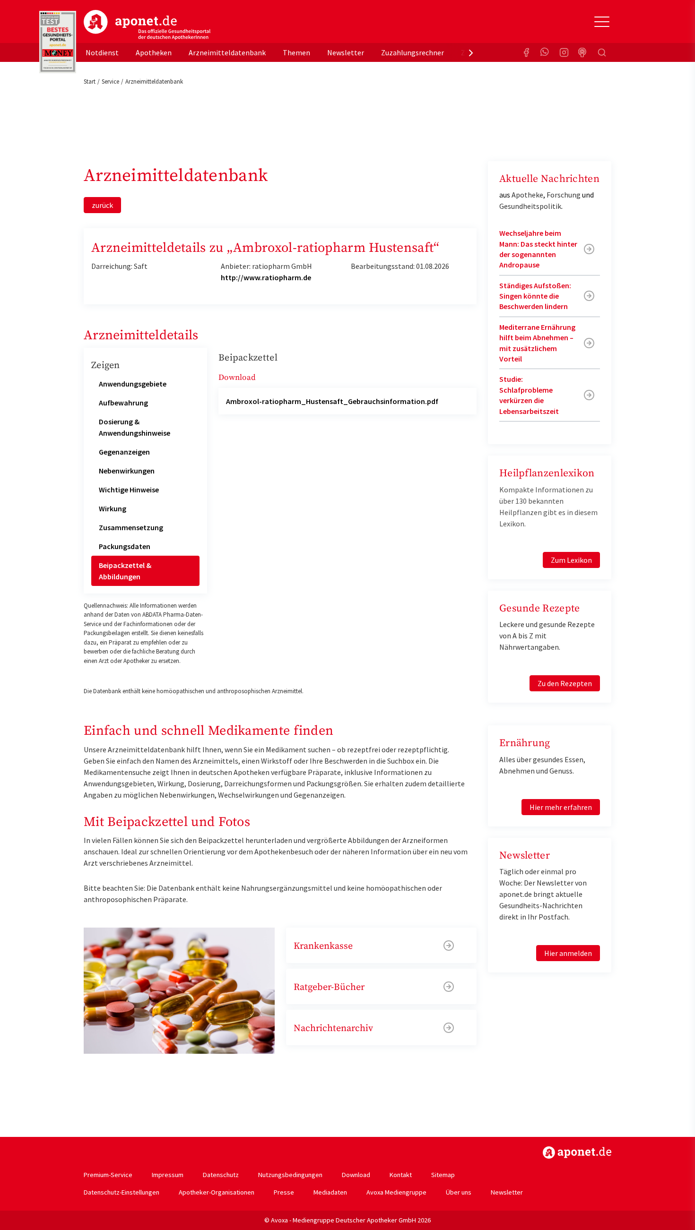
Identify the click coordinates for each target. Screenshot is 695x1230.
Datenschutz (221, 1174)
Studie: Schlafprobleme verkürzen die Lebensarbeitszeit (529, 394)
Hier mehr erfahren (561, 807)
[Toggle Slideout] (601, 21)
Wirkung (112, 508)
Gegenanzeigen (124, 451)
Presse (284, 1192)
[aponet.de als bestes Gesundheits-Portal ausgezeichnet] (57, 42)
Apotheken (154, 52)
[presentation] (471, 52)
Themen (296, 52)
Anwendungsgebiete (132, 383)
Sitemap (443, 1174)
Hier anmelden (568, 953)
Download (356, 1174)
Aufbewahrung (123, 402)
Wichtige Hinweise (129, 489)
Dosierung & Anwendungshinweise (134, 427)
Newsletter (345, 52)
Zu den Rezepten (565, 683)
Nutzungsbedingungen (290, 1174)
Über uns (458, 1192)
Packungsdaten (124, 546)
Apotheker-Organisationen (216, 1192)
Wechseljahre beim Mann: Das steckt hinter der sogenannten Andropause (538, 248)
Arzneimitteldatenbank (227, 52)
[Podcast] (582, 52)
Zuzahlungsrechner (412, 52)
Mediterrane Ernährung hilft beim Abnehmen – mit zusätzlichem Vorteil (537, 342)
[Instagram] (564, 52)
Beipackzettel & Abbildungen (125, 570)
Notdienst (102, 52)
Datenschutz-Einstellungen (121, 1192)
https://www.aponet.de (577, 1152)
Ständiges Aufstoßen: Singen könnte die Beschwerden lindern (535, 296)
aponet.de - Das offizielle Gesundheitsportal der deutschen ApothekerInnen (147, 25)
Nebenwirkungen (127, 470)
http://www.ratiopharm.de (266, 277)
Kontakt (401, 1174)
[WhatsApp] (545, 52)
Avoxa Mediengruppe (396, 1192)
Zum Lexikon (571, 560)
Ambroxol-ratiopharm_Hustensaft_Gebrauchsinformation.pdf (332, 401)
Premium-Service (108, 1174)
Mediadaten (330, 1192)
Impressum (167, 1174)
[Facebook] (526, 52)
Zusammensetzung (131, 527)
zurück (102, 205)
